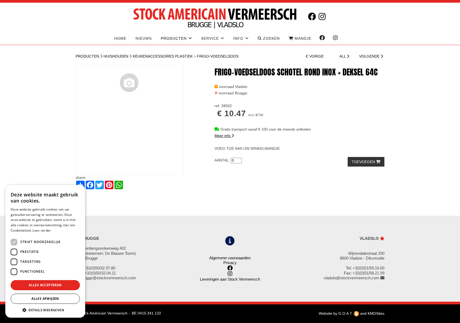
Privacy (230, 262)
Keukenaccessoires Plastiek (163, 56)
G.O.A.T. (346, 313)
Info (238, 38)
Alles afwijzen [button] (45, 298)
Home (120, 38)
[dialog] (45, 251)
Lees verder (41, 230)
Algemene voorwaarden (229, 258)
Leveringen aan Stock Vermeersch (230, 279)
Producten (87, 56)
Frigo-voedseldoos (218, 56)
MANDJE (302, 38)
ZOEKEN (271, 38)
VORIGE (316, 56)
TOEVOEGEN (364, 162)
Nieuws (143, 38)
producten (174, 38)
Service (210, 38)
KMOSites (376, 313)
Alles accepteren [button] (45, 285)
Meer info (223, 136)
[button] (45, 309)
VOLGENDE (370, 56)
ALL (343, 56)
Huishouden (116, 56)
